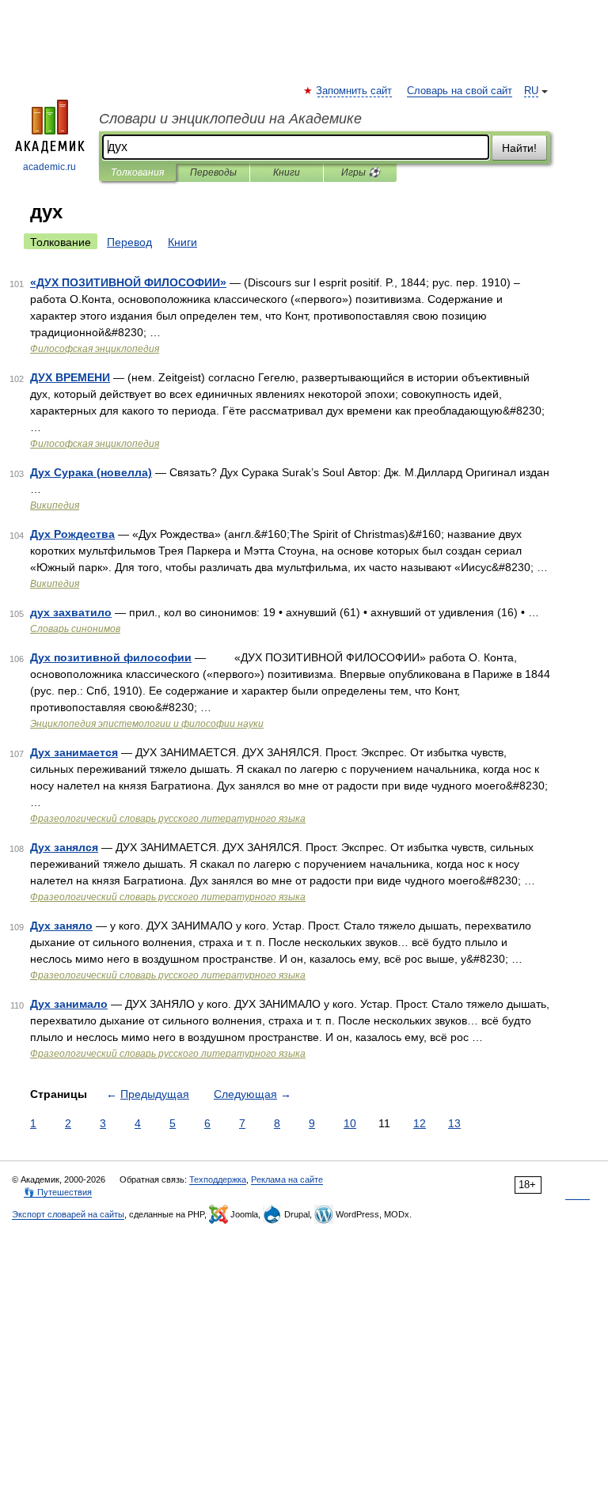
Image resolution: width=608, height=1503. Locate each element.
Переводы (213, 172)
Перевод (129, 242)
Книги (286, 172)
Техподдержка (217, 1179)
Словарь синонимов (75, 628)
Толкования (137, 172)
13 (454, 1123)
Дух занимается (74, 752)
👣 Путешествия (58, 1192)
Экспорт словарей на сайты (68, 1214)
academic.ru (49, 166)
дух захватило (71, 612)
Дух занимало (69, 1004)
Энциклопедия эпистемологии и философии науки (147, 723)
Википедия (54, 505)
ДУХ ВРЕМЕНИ (70, 377)
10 (350, 1123)
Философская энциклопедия (94, 348)
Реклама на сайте (287, 1179)
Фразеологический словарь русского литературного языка (168, 818)
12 (419, 1123)
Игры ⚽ (360, 172)
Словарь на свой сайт (459, 91)
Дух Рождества (72, 534)
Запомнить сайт (354, 91)
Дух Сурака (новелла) (91, 472)
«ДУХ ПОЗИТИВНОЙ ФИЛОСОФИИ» (128, 282)
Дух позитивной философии (111, 657)
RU (531, 91)
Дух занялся (64, 847)
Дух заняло (61, 925)
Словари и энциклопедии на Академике (230, 119)
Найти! (519, 148)
